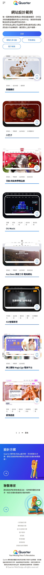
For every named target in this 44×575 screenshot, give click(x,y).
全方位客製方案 (22, 529)
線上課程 (20, 223)
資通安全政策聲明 (22, 545)
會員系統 (30, 177)
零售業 (15, 131)
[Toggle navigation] (4, 3)
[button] (22, 33)
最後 (26, 433)
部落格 (22, 536)
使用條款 (22, 542)
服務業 (23, 85)
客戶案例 (22, 532)
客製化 (8, 85)
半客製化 (8, 317)
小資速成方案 (22, 522)
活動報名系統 (28, 410)
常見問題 (22, 539)
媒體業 (7, 223)
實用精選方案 (22, 526)
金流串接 (15, 85)
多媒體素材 (30, 131)
